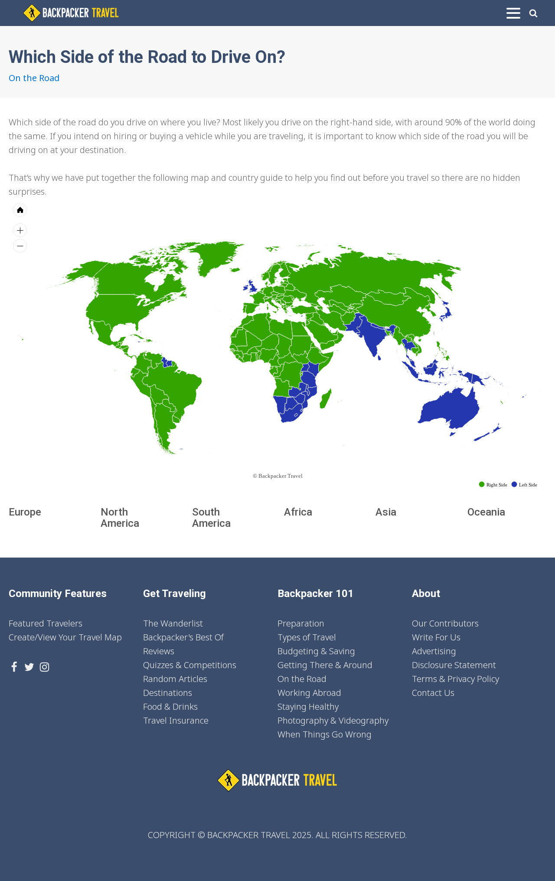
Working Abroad (309, 692)
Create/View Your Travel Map (65, 637)
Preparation (301, 623)
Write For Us (436, 637)
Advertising (434, 651)
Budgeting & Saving (316, 651)
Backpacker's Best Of (183, 637)
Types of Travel (307, 637)
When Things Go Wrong (325, 734)
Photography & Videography (333, 720)
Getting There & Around (325, 665)
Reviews (158, 651)
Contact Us (433, 692)
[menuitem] (334, 332)
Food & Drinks (170, 706)
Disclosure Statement (454, 665)
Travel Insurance (176, 720)
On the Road (34, 78)
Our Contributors (445, 623)
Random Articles (175, 679)
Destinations (167, 692)
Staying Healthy (308, 706)
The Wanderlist (173, 623)
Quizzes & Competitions (189, 665)
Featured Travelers (45, 623)
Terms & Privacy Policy (455, 679)
